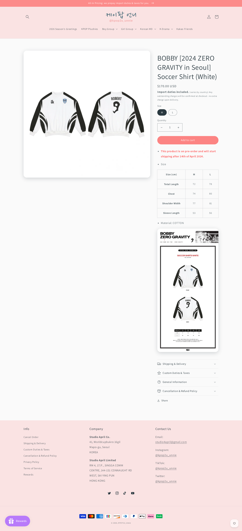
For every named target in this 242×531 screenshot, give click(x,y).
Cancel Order (31, 437)
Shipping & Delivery (35, 443)
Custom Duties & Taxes (37, 449)
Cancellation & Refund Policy (40, 455)
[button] (27, 17)
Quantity (161, 120)
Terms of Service (33, 468)
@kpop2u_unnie (166, 455)
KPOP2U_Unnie (124, 523)
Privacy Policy (31, 462)
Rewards (28, 474)
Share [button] (164, 400)
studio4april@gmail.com (171, 442)
